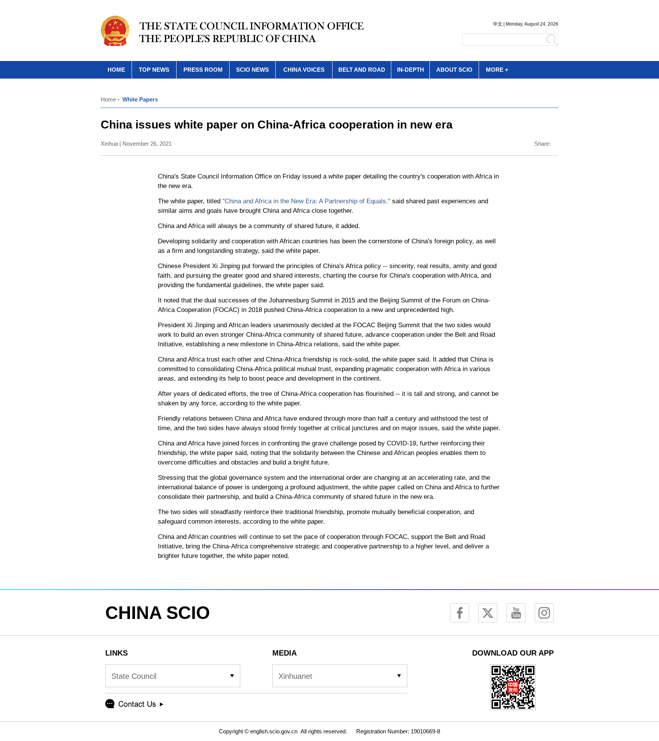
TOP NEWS (154, 69)
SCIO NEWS (252, 69)
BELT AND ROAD (361, 69)
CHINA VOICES (304, 69)
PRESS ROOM (203, 69)
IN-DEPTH (410, 69)
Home (108, 99)
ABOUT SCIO (454, 69)
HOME (116, 69)
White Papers (140, 99)
